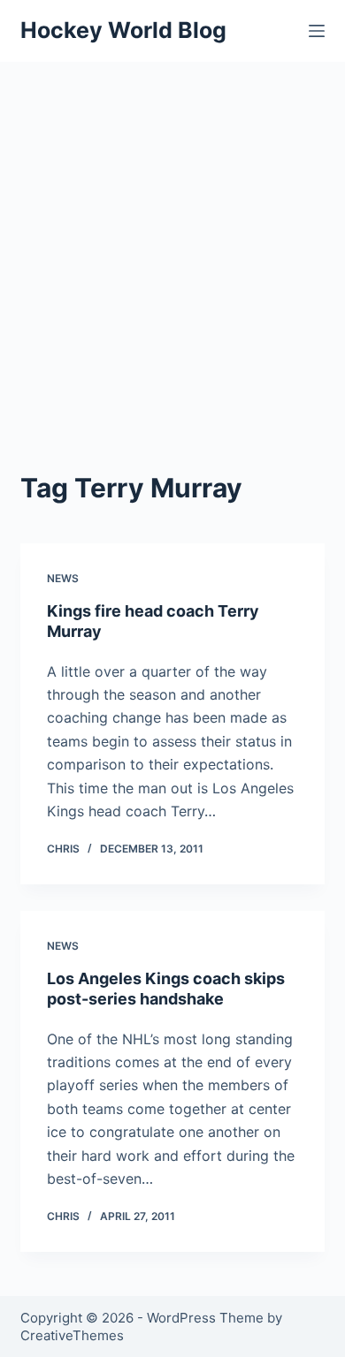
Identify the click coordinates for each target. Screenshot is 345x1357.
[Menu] (317, 31)
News (63, 578)
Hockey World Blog (123, 30)
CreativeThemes (72, 1335)
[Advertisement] (172, 243)
